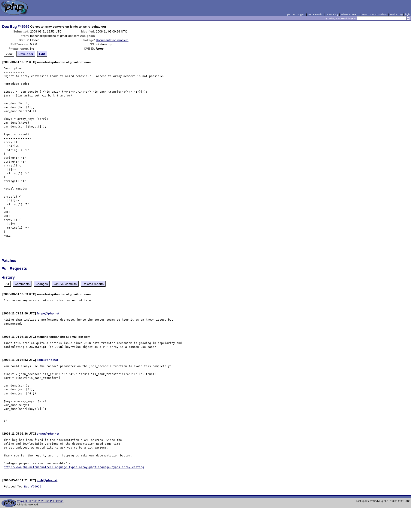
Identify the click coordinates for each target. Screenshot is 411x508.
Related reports (93, 284)
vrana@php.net (48, 433)
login (407, 14)
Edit (42, 54)
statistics (383, 14)
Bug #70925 (32, 486)
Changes (42, 284)
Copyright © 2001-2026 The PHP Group (40, 501)
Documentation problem (112, 40)
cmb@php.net (47, 480)
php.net (291, 14)
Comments (22, 284)
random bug (396, 14)
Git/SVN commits (65, 284)
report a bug (332, 14)
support (301, 14)
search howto (369, 14)
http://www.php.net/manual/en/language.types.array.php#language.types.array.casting (74, 467)
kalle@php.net (47, 359)
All (7, 284)
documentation (315, 14)
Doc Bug (9, 26)
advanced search (350, 14)
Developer (25, 54)
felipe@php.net (48, 313)
